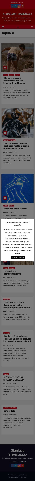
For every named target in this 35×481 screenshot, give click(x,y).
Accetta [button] (14, 257)
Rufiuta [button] (21, 257)
